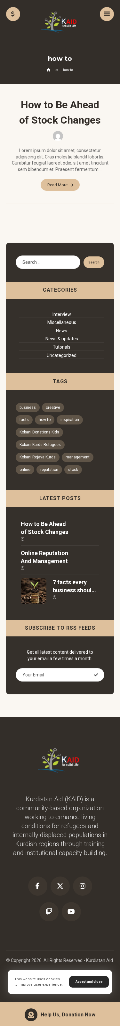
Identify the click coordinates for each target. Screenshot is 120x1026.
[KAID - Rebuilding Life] (60, 22)
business (28, 407)
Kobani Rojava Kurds (38, 457)
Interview (61, 314)
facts (24, 419)
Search (94, 262)
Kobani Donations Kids (39, 432)
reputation (49, 469)
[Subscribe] (96, 675)
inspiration (69, 419)
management (78, 457)
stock (73, 469)
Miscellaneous (61, 322)
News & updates (61, 338)
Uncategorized (61, 355)
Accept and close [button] (89, 981)
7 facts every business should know (74, 590)
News (61, 330)
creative (53, 407)
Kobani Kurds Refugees (40, 444)
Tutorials (61, 347)
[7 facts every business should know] (33, 591)
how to (45, 419)
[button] (107, 14)
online (25, 469)
